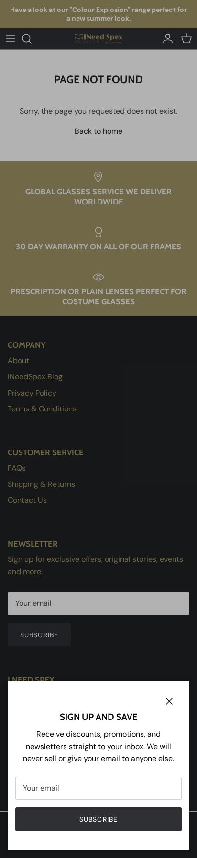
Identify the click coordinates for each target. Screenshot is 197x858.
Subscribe (98, 819)
